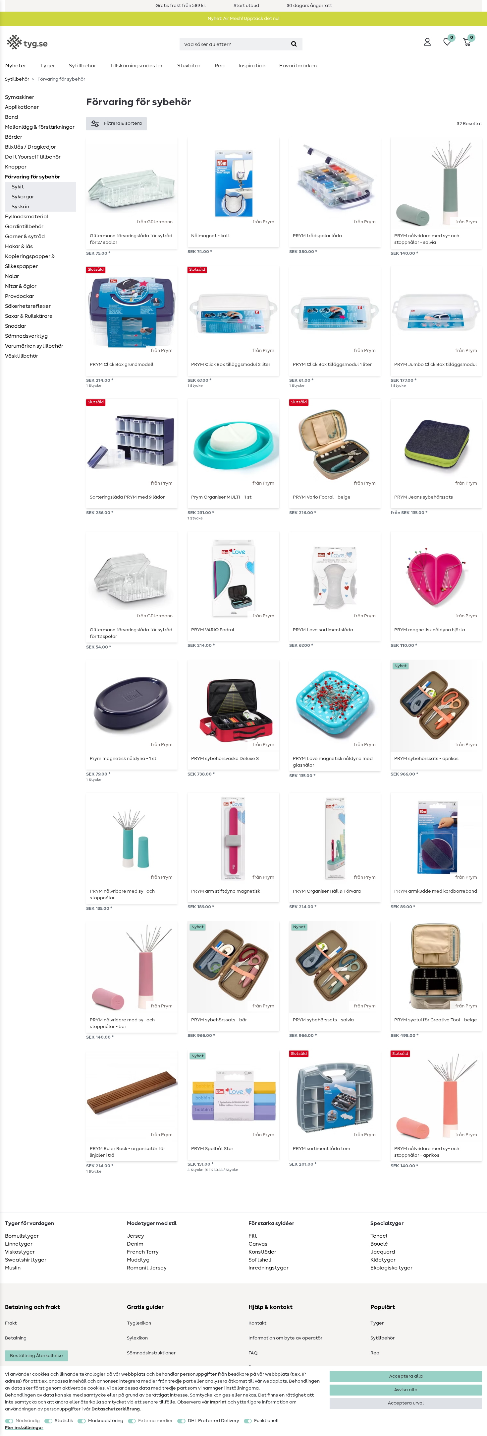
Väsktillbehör (21, 356)
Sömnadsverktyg (26, 336)
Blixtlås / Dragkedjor (30, 147)
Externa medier (155, 1420)
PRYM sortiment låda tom (321, 1148)
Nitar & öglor (20, 286)
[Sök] (294, 44)
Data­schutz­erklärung (115, 1409)
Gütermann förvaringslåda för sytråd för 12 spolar (131, 633)
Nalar (12, 276)
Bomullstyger (22, 1236)
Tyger (47, 65)
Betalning (16, 1338)
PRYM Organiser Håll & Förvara (327, 891)
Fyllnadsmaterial (26, 216)
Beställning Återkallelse (36, 1355)
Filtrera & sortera (123, 123)
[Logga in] (427, 42)
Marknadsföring (105, 1420)
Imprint (218, 1402)
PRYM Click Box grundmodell (121, 364)
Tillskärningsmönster (136, 65)
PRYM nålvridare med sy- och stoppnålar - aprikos (426, 1152)
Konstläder (262, 1252)
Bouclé (379, 1244)
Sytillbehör (82, 65)
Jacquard (382, 1252)
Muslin (13, 1267)
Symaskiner (19, 97)
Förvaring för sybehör (32, 176)
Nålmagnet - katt (210, 236)
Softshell (259, 1260)
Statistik (64, 1420)
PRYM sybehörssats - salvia (323, 1020)
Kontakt (257, 1323)
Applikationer (22, 107)
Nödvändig (28, 1420)
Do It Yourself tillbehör (33, 157)
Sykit (18, 186)
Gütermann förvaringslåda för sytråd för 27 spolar (131, 239)
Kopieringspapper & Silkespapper (30, 261)
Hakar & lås (19, 246)
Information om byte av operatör (285, 1338)
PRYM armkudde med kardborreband (435, 891)
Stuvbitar (188, 65)
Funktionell (266, 1420)
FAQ (252, 1353)
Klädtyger (383, 1260)
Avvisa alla (405, 1390)
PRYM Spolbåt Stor (212, 1148)
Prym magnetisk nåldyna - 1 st (123, 758)
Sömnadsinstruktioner (151, 1353)
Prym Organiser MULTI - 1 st (221, 497)
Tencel (378, 1236)
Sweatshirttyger (25, 1260)
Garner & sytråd (25, 236)
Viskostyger (20, 1252)
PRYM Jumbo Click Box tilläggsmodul (435, 364)
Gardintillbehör (24, 226)
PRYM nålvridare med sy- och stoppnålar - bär (122, 1023)
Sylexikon (137, 1338)
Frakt (11, 1323)
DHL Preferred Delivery (213, 1420)
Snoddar (15, 326)
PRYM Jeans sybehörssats (423, 497)
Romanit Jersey (147, 1267)
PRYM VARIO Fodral (212, 630)
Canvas (257, 1244)
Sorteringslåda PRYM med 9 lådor (127, 497)
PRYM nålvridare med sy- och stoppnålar (122, 894)
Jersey (135, 1236)
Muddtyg (138, 1260)
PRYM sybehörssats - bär (219, 1020)
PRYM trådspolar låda (317, 236)
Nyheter (15, 65)
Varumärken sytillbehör (34, 346)
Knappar (16, 167)
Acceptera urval (406, 1403)
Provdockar (19, 296)
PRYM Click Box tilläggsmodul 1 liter (332, 364)
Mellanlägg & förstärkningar (40, 127)
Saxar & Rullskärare (29, 316)
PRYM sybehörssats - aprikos (426, 758)
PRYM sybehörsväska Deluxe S (225, 758)
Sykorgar (23, 196)
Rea (220, 65)
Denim (135, 1244)
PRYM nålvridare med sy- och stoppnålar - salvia (426, 239)
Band (11, 117)
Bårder (13, 137)
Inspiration (252, 65)
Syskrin (20, 206)
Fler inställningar (24, 1427)
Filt (252, 1236)
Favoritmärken (298, 65)
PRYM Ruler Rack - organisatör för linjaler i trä (127, 1152)
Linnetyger (18, 1244)
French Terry (143, 1252)
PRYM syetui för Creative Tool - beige (435, 1020)
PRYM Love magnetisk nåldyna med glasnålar (333, 762)
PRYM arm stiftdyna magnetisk (225, 891)
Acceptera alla (406, 1376)
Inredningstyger (268, 1267)
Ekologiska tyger (391, 1267)
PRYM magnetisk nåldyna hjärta (429, 630)
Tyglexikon (139, 1323)
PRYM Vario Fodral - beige (322, 497)
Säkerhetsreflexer (28, 306)
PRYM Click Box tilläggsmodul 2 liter (230, 364)
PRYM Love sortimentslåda (323, 630)
